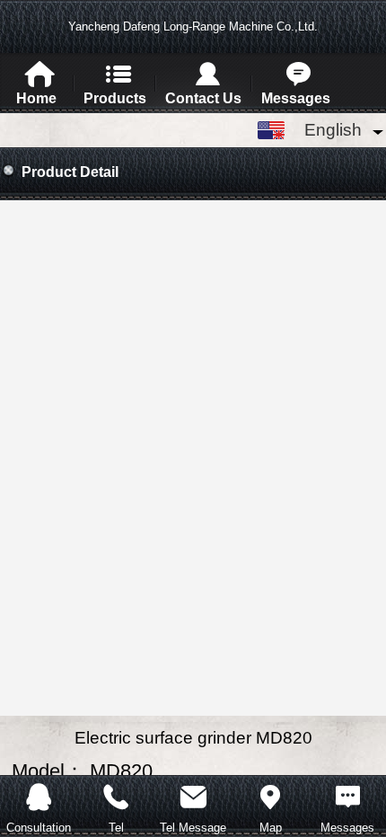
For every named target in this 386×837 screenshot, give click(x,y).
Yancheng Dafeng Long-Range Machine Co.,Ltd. (193, 26)
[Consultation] (38, 795)
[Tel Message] (193, 795)
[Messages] (347, 795)
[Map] (270, 795)
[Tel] (115, 795)
